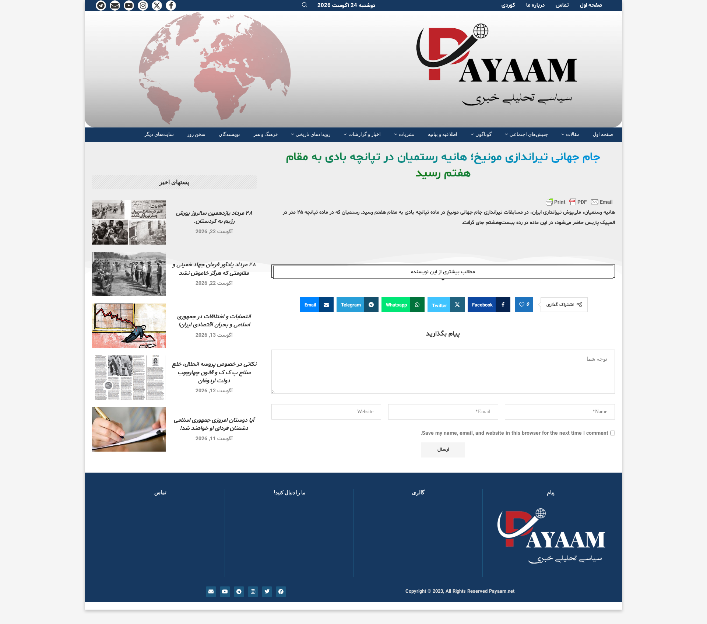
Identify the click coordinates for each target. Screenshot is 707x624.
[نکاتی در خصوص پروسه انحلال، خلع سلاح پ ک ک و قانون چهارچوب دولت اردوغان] (129, 377)
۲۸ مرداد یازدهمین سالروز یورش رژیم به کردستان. (214, 217)
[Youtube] (129, 5)
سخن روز (196, 134)
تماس (562, 5)
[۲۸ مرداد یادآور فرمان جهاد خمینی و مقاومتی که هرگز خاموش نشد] (129, 274)
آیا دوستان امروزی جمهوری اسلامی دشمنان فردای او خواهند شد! (214, 424)
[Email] (115, 5)
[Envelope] (211, 591)
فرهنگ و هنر (265, 134)
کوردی (508, 5)
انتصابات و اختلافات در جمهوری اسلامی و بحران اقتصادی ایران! (214, 321)
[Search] (304, 5)
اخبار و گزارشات (364, 134)
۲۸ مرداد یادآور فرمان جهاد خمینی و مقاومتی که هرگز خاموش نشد (214, 269)
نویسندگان (229, 134)
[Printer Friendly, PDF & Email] (579, 201)
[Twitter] (157, 5)
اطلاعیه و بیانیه (442, 134)
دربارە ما (535, 5)
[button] (371, 540)
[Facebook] (171, 5)
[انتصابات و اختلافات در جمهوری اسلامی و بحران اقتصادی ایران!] (129, 326)
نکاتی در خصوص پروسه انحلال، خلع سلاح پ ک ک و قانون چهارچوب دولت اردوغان (214, 372)
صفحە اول (591, 5)
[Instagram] (143, 5)
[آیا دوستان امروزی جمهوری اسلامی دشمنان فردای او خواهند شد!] (129, 429)
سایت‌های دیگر (159, 134)
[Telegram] (101, 5)
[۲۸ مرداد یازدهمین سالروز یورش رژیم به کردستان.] (129, 222)
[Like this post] (521, 305)
